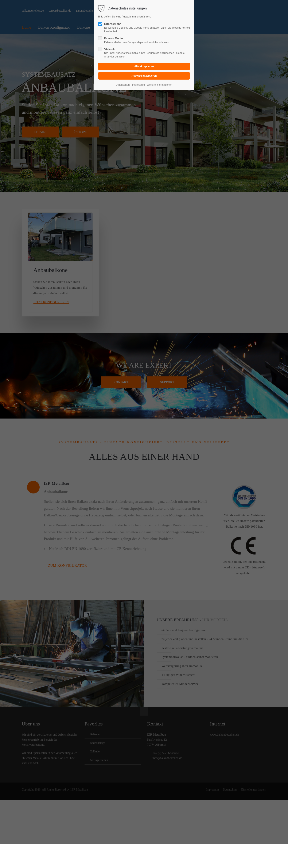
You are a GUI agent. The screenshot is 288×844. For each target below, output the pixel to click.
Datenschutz (123, 84)
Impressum (138, 84)
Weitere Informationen (159, 84)
